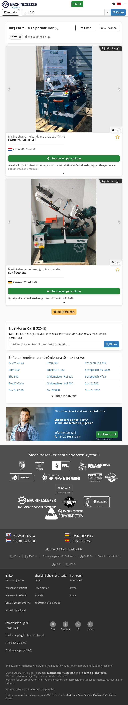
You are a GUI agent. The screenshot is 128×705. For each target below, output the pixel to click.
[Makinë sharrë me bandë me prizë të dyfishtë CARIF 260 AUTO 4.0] (64, 89)
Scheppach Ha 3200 (97, 370)
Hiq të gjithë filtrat (38, 36)
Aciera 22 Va (16, 363)
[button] (124, 4)
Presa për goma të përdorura (59, 556)
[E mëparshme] (9, 89)
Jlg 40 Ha (15, 556)
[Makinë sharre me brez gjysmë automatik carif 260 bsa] (64, 222)
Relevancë (110, 28)
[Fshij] (107, 12)
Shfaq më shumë (65, 396)
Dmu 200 (52, 363)
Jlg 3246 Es (86, 556)
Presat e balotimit (108, 556)
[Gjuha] (119, 4)
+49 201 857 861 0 (82, 535)
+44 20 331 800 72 (24, 535)
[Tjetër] (119, 89)
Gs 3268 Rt (53, 390)
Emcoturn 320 (55, 370)
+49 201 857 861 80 (24, 541)
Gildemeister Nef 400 (60, 383)
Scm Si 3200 (92, 390)
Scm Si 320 (91, 383)
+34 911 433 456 (81, 541)
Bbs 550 (13, 376)
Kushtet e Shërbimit (103, 695)
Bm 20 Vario (16, 383)
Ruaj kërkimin (65, 311)
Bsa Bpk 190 (16, 390)
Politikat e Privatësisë (78, 695)
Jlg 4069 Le (31, 556)
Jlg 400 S (71, 564)
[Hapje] (64, 173)
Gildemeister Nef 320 (60, 376)
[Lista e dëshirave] (113, 4)
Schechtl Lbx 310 (95, 363)
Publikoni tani (107, 434)
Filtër (87, 28)
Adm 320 (14, 370)
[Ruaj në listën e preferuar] (117, 137)
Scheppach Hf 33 (95, 376)
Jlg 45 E (57, 564)
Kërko (120, 12)
